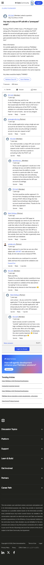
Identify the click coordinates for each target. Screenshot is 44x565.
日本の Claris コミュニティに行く (29, 547)
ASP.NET (18, 251)
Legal (40, 543)
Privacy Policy (5, 547)
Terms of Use (32, 543)
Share (35, 89)
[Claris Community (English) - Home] (22, 3)
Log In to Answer (22, 349)
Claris (3, 420)
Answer (21, 89)
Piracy (14, 547)
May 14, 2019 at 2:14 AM (15, 18)
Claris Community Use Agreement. (20, 530)
